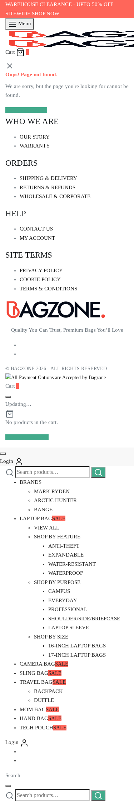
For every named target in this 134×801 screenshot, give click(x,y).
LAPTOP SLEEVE (68, 627)
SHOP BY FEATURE (57, 536)
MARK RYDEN (52, 491)
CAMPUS (59, 591)
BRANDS (30, 482)
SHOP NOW (45, 13)
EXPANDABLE (66, 555)
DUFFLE (44, 700)
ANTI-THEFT (63, 546)
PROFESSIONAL (67, 609)
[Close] (8, 397)
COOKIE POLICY (40, 279)
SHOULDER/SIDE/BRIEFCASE (84, 618)
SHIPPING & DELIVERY (48, 178)
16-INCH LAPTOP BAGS (77, 645)
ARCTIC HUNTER (55, 500)
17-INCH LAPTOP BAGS (77, 655)
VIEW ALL (46, 528)
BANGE (43, 509)
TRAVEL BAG (43, 682)
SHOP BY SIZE (51, 637)
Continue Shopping (27, 437)
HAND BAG (40, 718)
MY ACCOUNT (37, 238)
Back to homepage (26, 110)
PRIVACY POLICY (41, 270)
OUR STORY (35, 137)
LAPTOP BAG (42, 518)
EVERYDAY (62, 600)
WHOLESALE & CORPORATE (55, 196)
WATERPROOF (65, 573)
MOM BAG (39, 709)
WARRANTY (35, 146)
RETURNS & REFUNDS (47, 187)
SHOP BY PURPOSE (57, 582)
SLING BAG (40, 673)
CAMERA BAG (44, 664)
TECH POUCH (43, 727)
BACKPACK (48, 691)
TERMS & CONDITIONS (48, 288)
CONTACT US (36, 229)
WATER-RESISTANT (72, 564)
